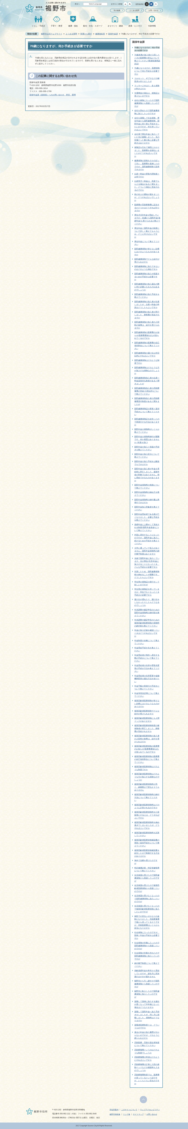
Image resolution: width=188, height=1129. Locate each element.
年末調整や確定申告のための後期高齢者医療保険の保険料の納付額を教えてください (146, 623)
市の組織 (117, 10)
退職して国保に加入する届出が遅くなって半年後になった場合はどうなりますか (146, 1004)
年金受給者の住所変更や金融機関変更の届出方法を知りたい (146, 679)
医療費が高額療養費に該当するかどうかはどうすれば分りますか (146, 208)
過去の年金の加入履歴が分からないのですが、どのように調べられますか (146, 1035)
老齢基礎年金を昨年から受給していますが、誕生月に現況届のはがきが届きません (146, 973)
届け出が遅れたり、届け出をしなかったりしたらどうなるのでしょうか (146, 602)
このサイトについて (129, 1110)
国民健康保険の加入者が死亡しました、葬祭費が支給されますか (146, 315)
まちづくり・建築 (115, 26)
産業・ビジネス (135, 26)
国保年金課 (113, 34)
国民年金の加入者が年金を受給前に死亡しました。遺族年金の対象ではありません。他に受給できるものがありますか (146, 475)
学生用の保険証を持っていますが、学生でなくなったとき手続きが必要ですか (146, 592)
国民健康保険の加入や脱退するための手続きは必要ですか (146, 277)
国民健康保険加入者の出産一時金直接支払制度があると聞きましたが (146, 381)
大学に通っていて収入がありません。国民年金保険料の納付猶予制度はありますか (146, 551)
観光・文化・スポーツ (92, 26)
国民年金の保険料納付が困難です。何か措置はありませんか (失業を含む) (146, 439)
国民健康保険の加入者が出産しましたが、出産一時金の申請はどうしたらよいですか (146, 304)
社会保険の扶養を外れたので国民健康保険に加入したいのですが (146, 956)
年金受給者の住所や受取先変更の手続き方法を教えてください (146, 668)
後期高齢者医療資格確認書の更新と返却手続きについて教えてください (146, 843)
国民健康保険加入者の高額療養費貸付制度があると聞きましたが (146, 401)
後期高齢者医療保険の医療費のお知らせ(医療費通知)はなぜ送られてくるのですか (146, 749)
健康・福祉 (73, 26)
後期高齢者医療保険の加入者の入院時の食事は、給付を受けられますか (146, 739)
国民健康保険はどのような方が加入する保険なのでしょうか (146, 370)
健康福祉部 (100, 34)
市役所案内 (114, 1110)
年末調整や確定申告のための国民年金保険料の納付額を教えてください (146, 613)
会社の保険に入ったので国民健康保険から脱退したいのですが (146, 103)
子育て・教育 (56, 26)
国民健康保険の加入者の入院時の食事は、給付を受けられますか (146, 325)
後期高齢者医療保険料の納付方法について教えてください (146, 797)
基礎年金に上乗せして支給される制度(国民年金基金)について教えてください (146, 527)
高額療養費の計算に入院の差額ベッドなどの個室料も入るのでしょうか (146, 1067)
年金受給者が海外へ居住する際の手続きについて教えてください (146, 658)
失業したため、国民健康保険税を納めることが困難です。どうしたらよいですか (146, 574)
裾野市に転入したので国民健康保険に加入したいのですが (146, 994)
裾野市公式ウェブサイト (51, 34)
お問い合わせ (153, 10)
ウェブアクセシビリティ (150, 1110)
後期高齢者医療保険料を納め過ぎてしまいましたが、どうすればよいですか (146, 825)
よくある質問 (134, 10)
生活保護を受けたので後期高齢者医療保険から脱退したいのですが (146, 888)
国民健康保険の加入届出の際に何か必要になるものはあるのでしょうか (146, 287)
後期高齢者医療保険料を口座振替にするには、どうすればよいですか (146, 815)
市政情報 (152, 26)
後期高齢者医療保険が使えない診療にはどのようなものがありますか (146, 703)
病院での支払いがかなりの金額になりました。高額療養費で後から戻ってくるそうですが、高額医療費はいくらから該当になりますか (146, 922)
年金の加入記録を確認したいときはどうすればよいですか (146, 633)
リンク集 (126, 1114)
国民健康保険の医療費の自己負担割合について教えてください (146, 346)
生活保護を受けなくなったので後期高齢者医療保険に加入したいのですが (146, 909)
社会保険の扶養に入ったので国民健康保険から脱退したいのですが (146, 946)
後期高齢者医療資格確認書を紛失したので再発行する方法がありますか (146, 853)
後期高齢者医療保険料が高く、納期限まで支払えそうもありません (146, 787)
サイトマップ (138, 1114)
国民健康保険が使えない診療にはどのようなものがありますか (146, 252)
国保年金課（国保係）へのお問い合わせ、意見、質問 (52, 95)
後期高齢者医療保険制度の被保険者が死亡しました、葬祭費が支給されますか (146, 728)
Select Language (95, 4)
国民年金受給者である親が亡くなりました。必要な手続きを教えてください (146, 517)
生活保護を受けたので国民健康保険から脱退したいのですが (146, 878)
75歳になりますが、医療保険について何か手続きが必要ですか (147, 71)
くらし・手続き (38, 26)
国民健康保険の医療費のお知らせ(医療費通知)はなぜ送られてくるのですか (146, 335)
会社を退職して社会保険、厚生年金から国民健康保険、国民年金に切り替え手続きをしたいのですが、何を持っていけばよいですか (146, 124)
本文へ (77, 4)
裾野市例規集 (115, 1114)
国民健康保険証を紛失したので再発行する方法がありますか (146, 422)
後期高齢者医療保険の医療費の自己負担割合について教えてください (146, 759)
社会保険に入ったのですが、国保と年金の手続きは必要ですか (146, 935)
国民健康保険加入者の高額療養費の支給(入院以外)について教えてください (146, 391)
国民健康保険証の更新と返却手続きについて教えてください (146, 412)
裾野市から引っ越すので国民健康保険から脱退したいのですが (146, 984)
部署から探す (86, 34)
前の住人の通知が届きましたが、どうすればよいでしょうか (146, 197)
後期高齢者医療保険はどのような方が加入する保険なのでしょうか (146, 777)
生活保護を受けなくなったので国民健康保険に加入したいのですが (146, 899)
